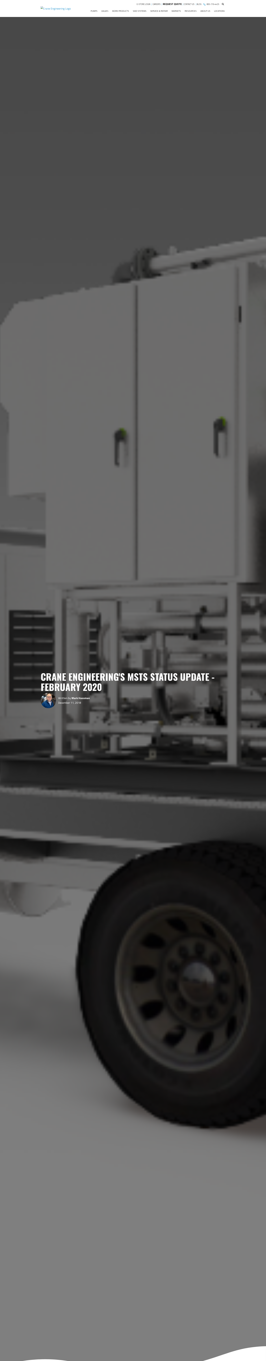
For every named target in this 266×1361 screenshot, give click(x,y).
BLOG (199, 4)
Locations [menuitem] (219, 11)
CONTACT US (189, 4)
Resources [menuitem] (191, 11)
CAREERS (157, 4)
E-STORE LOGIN (143, 4)
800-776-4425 (213, 4)
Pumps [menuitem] (94, 11)
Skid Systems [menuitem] (139, 11)
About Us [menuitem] (205, 11)
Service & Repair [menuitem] (159, 11)
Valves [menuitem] (104, 11)
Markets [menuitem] (176, 11)
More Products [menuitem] (120, 11)
